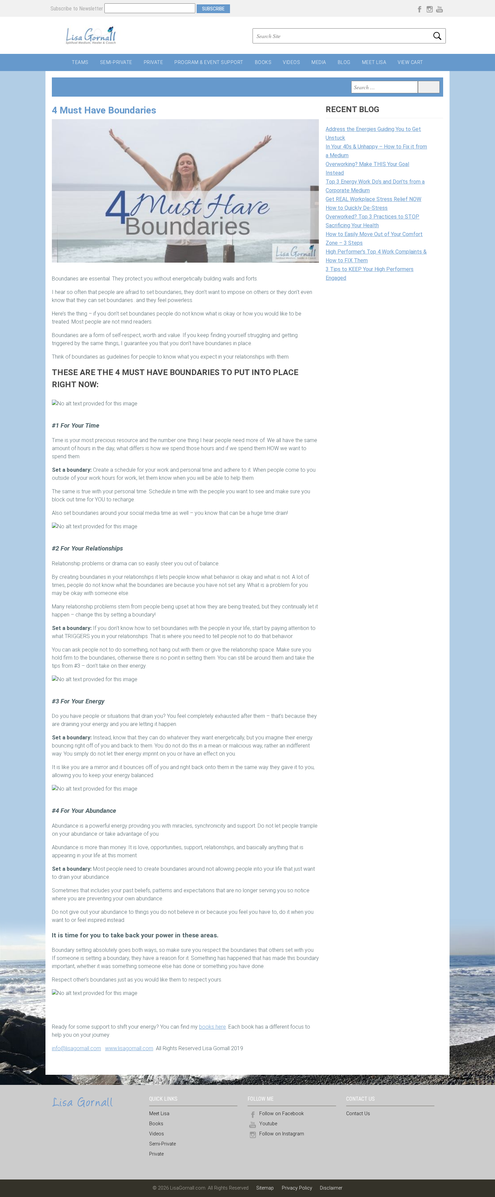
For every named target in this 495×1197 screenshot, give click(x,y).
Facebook (419, 8)
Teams (80, 62)
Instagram (429, 8)
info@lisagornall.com (76, 1048)
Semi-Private (116, 62)
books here (212, 1027)
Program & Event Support (208, 62)
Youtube (268, 1124)
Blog (344, 62)
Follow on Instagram (281, 1134)
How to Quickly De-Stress (357, 208)
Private (153, 62)
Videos (291, 62)
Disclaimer (331, 1188)
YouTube (439, 8)
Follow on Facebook (281, 1114)
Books (263, 62)
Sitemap (265, 1188)
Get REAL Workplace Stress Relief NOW (373, 199)
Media (318, 62)
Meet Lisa (374, 62)
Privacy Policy (297, 1188)
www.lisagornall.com (129, 1048)
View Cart (410, 62)
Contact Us (358, 1114)
